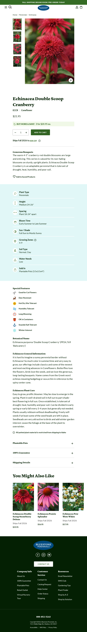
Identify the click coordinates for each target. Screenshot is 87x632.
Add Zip (33, 141)
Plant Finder (63, 590)
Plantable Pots (23, 585)
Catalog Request (44, 584)
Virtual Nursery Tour (23, 596)
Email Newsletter (65, 576)
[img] (35, 240)
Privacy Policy (52, 627)
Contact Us (42, 580)
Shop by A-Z (63, 595)
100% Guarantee (24, 581)
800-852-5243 (43, 616)
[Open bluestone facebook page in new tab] (38, 555)
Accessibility (34, 627)
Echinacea (32, 15)
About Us (21, 576)
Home (15, 15)
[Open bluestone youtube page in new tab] (49, 555)
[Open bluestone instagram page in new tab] (43, 555)
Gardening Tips (64, 585)
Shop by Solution (65, 599)
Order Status (43, 593)
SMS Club (62, 581)
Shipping (41, 598)
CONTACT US (43, 564)
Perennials (23, 15)
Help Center (43, 589)
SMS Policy (43, 627)
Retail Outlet (22, 590)
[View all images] (49, 51)
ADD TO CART (40, 132)
